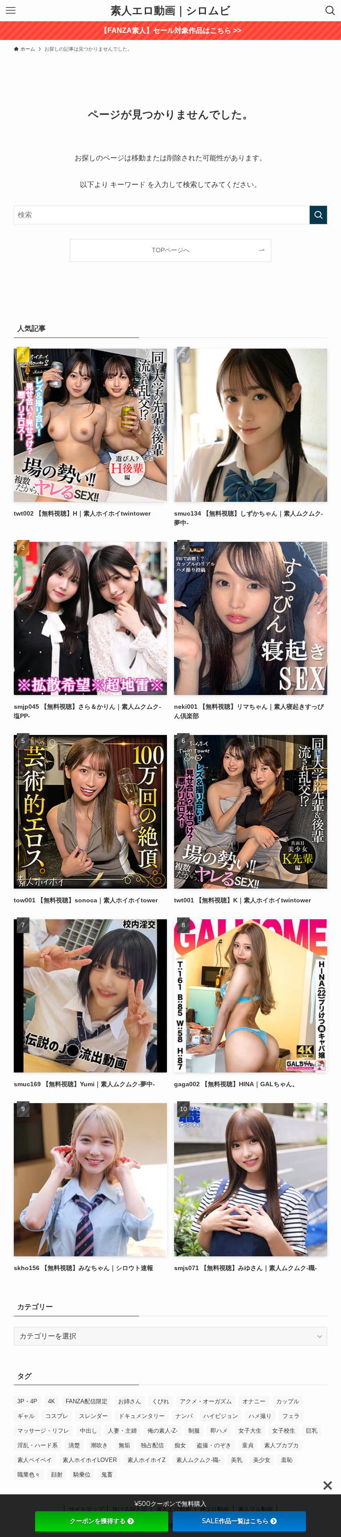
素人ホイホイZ (146, 1460)
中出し (88, 1430)
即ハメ (219, 1430)
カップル (287, 1401)
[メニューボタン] (10, 10)
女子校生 (283, 1430)
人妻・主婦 (122, 1430)
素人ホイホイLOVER (90, 1460)
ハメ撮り (260, 1416)
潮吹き (99, 1445)
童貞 (248, 1445)
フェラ (291, 1416)
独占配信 (152, 1445)
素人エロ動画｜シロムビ (170, 10)
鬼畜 (107, 1474)
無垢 (124, 1445)
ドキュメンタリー (142, 1416)
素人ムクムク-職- (198, 1460)
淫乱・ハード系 (37, 1445)
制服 (194, 1430)
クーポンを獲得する (98, 1521)
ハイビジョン (220, 1416)
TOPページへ (171, 250)
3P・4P (27, 1401)
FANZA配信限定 (86, 1401)
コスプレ (56, 1416)
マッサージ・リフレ (43, 1430)
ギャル (26, 1416)
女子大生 (250, 1430)
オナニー (254, 1401)
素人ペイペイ (34, 1460)
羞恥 (287, 1460)
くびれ (160, 1401)
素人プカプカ (281, 1445)
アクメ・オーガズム (206, 1401)
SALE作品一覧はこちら (235, 1521)
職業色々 (28, 1474)
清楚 (74, 1445)
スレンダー (93, 1416)
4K (51, 1401)
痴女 (180, 1445)
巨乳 (311, 1430)
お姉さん (129, 1401)
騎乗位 (82, 1474)
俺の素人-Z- (162, 1430)
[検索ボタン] (330, 10)
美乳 (236, 1460)
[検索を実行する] (318, 215)
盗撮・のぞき (214, 1445)
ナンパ (184, 1416)
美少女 (261, 1460)
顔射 (57, 1474)
